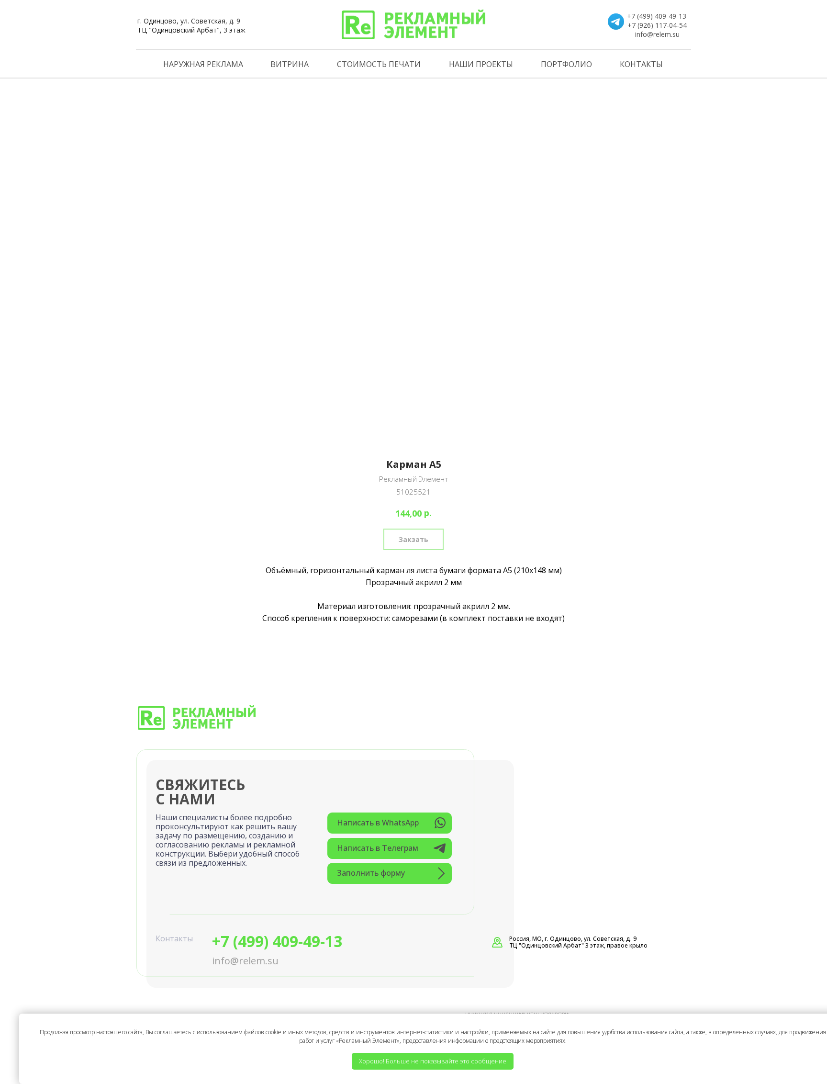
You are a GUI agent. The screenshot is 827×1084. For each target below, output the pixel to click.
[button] (389, 873)
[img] (413, 24)
